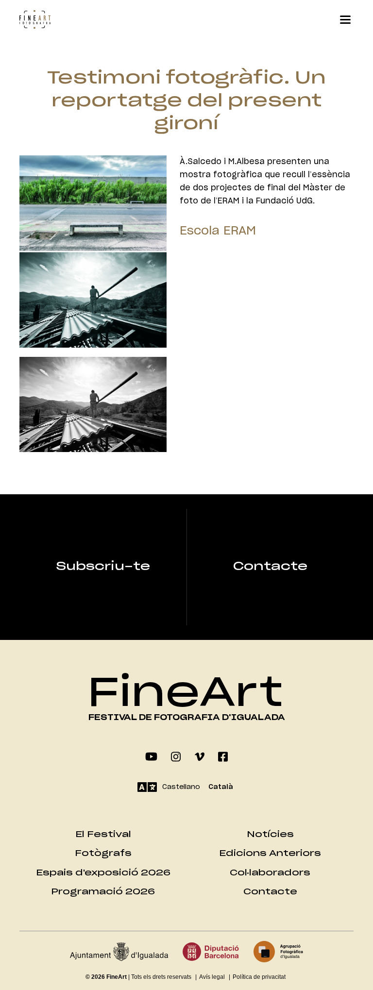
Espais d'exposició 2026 (103, 873)
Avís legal (212, 976)
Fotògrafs (103, 853)
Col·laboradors (270, 873)
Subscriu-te (103, 566)
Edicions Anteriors (270, 853)
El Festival (103, 834)
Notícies (270, 834)
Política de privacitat (259, 976)
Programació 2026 (103, 892)
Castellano (181, 787)
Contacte (270, 566)
